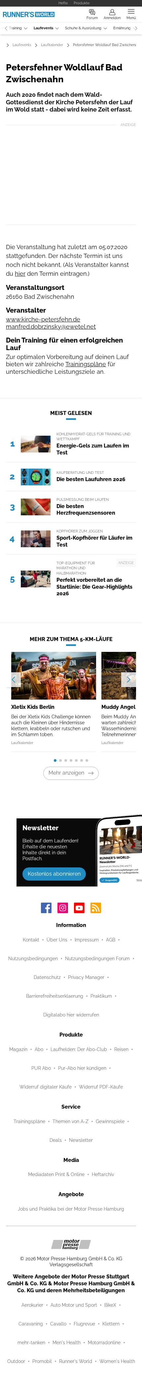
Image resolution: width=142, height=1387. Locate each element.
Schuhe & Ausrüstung (83, 28)
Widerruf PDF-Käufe (101, 1087)
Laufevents (43, 28)
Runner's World (75, 1361)
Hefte (63, 3)
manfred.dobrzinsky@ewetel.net (51, 326)
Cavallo (58, 1323)
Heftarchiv (103, 1174)
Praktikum (101, 996)
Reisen (121, 1049)
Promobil (42, 1361)
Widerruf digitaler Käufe (45, 1087)
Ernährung (122, 28)
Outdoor (16, 1361)
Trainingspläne (85, 364)
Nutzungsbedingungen (33, 958)
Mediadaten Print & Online (56, 1174)
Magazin (18, 1049)
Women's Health (117, 1361)
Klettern (111, 1323)
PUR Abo (41, 1068)
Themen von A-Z (71, 1121)
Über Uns (57, 939)
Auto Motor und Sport (74, 1305)
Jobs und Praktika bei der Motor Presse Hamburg (71, 1209)
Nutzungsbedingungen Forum (97, 958)
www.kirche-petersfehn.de (43, 319)
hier (20, 273)
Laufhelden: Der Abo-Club (79, 1049)
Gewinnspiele (110, 1121)
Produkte (81, 3)
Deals (56, 1140)
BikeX (110, 1305)
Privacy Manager (86, 977)
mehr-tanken (31, 1342)
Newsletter (81, 1140)
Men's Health (67, 1342)
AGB (110, 939)
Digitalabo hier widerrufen (71, 1014)
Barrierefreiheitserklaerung (54, 996)
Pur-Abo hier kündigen (82, 1068)
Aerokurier (32, 1305)
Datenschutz (47, 977)
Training (15, 28)
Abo (39, 1049)
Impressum (87, 939)
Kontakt (31, 939)
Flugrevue (84, 1323)
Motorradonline (104, 1342)
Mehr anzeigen (66, 773)
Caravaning (30, 1323)
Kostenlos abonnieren (54, 874)
